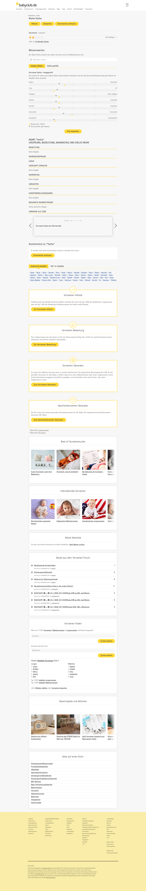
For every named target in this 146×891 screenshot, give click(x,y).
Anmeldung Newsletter (112, 853)
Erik (34, 677)
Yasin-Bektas (35, 280)
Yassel (83, 277)
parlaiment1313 (55, 596)
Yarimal (76, 273)
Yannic (95, 277)
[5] (41, 37)
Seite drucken (110, 844)
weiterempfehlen (111, 846)
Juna (71, 677)
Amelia (72, 669)
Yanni (91, 273)
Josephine (73, 674)
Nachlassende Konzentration (45, 565)
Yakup (69, 273)
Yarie (111, 275)
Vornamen (42, 433)
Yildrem (113, 280)
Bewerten (48, 24)
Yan (110, 273)
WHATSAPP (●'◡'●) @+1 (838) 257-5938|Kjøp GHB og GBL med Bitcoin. (62, 593)
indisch (31, 161)
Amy (71, 672)
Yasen (97, 273)
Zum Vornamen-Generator (45, 385)
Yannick (57, 275)
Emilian (35, 669)
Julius (35, 667)
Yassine (33, 275)
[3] (36, 37)
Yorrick (94, 280)
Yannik (76, 277)
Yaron (112, 277)
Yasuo (71, 275)
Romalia (54, 575)
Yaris (63, 277)
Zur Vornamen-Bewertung (45, 345)
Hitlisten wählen (41, 688)
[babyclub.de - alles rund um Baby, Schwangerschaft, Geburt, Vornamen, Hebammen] (26, 6)
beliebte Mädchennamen (48, 683)
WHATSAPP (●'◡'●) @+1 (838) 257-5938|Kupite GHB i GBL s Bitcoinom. (62, 607)
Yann (57, 273)
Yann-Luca (49, 275)
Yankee (84, 273)
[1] (30, 37)
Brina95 (53, 568)
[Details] (116, 37)
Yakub (32, 277)
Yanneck (104, 275)
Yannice (104, 273)
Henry (35, 672)
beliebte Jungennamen (47, 680)
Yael (101, 277)
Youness (106, 280)
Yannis (83, 275)
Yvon (61, 280)
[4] (38, 37)
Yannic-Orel (46, 280)
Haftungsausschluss (50, 877)
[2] (33, 37)
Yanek (96, 275)
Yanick (40, 275)
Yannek (51, 273)
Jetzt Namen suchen (77, 545)
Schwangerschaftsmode (43, 572)
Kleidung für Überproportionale (46, 579)
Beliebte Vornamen (45, 661)
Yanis (44, 273)
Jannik (35, 674)
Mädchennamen (58, 630)
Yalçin (64, 275)
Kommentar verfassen (67, 24)
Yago (89, 277)
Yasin (39, 277)
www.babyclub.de (46, 868)
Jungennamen (43, 430)
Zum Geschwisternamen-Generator (48, 420)
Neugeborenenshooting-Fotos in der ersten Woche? (53, 586)
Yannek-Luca (55, 277)
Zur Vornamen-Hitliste (43, 309)
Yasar (32, 273)
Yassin (90, 275)
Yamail (69, 277)
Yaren (38, 273)
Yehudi (87, 280)
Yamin (55, 280)
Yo (100, 280)
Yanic (77, 275)
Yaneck (45, 277)
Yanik (63, 273)
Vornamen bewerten (59, 688)
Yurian (75, 280)
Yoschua (68, 280)
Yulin (81, 280)
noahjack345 (55, 589)
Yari (106, 277)
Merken (34, 24)
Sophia (72, 667)
